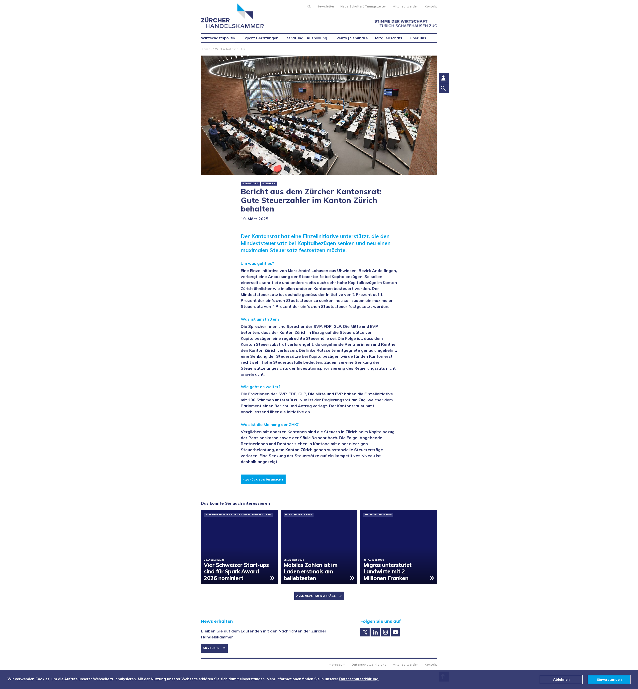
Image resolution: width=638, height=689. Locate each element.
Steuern (269, 183)
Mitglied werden (406, 6)
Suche (309, 5)
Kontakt (431, 6)
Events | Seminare (351, 38)
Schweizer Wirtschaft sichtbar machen (238, 514)
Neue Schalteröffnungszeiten (363, 6)
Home (206, 49)
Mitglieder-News (298, 514)
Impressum (336, 664)
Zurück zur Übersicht (263, 479)
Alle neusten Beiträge (316, 595)
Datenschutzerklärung (369, 664)
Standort (250, 183)
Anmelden (211, 648)
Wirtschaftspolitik (230, 49)
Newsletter (325, 6)
